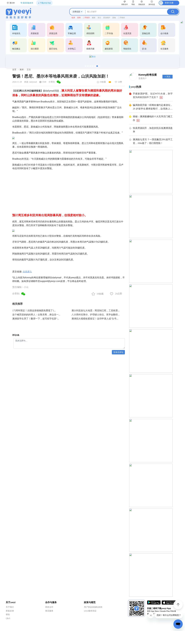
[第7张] (99, 66)
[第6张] (97, 66)
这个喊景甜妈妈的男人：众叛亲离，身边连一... (36, 314)
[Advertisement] (68, 190)
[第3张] (90, 66)
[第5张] (95, 66)
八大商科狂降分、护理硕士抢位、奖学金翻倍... (96, 314)
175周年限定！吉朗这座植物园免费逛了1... (34, 310)
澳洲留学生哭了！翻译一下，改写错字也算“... (35, 318)
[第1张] (85, 66)
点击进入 (27, 271)
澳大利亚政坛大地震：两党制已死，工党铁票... (96, 310)
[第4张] (92, 66)
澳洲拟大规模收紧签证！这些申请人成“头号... (95, 318)
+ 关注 (167, 76)
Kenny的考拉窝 (147, 74)
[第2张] (88, 66)
